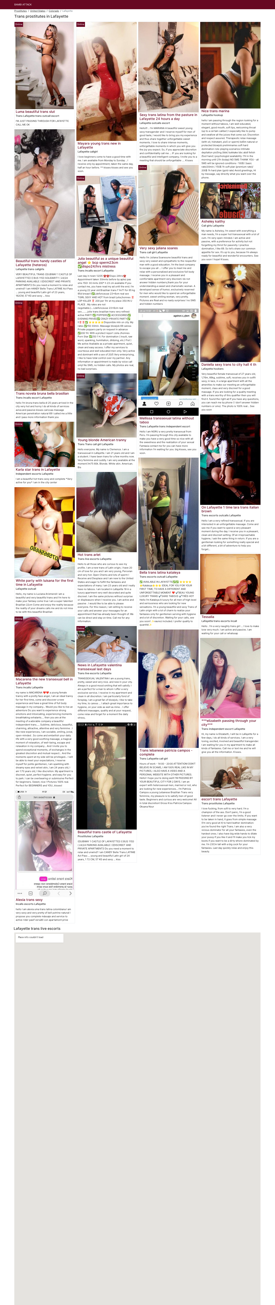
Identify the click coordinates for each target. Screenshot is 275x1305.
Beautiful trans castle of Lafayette (105, 832)
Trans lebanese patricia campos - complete (166, 752)
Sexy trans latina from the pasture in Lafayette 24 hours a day (168, 117)
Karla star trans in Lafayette (38, 469)
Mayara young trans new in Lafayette (99, 145)
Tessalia (207, 617)
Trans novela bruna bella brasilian (42, 393)
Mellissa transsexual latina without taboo (167, 420)
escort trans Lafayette (219, 799)
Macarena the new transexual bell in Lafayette (44, 681)
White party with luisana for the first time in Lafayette (44, 582)
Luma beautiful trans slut (35, 112)
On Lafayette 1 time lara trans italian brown (230, 509)
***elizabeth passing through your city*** (228, 723)
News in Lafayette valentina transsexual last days (100, 667)
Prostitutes (20, 10)
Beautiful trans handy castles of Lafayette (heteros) (41, 263)
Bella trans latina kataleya (160, 572)
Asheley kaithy (213, 221)
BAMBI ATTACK (23, 4)
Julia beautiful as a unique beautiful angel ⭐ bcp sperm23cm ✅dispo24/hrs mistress (105, 262)
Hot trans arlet (89, 555)
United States (37, 10)
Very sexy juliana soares (159, 248)
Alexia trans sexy (29, 900)
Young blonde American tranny (102, 440)
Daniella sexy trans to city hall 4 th (228, 364)
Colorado (54, 10)
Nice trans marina (215, 111)
